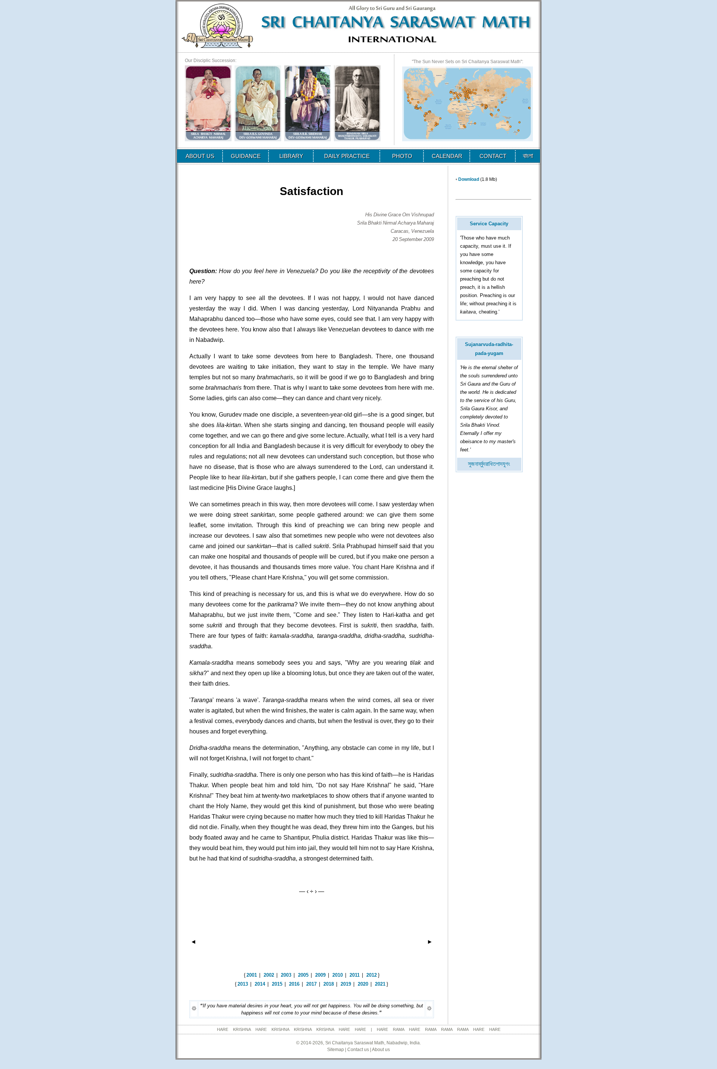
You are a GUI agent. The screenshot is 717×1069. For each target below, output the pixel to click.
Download (468, 179)
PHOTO (402, 156)
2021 (380, 984)
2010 (337, 975)
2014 (260, 984)
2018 (328, 984)
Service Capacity (489, 223)
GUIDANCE (246, 156)
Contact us (358, 1049)
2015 (277, 984)
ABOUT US (200, 156)
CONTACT (492, 156)
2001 (251, 975)
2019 (346, 984)
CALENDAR (447, 156)
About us (381, 1049)
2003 (286, 975)
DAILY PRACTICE (347, 156)
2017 (311, 984)
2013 (243, 984)
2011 (355, 975)
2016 (294, 984)
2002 (269, 975)
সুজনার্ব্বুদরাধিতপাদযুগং (489, 464)
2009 (320, 975)
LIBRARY (291, 156)
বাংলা (528, 156)
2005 (303, 975)
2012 (371, 975)
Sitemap (335, 1049)
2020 (363, 984)
